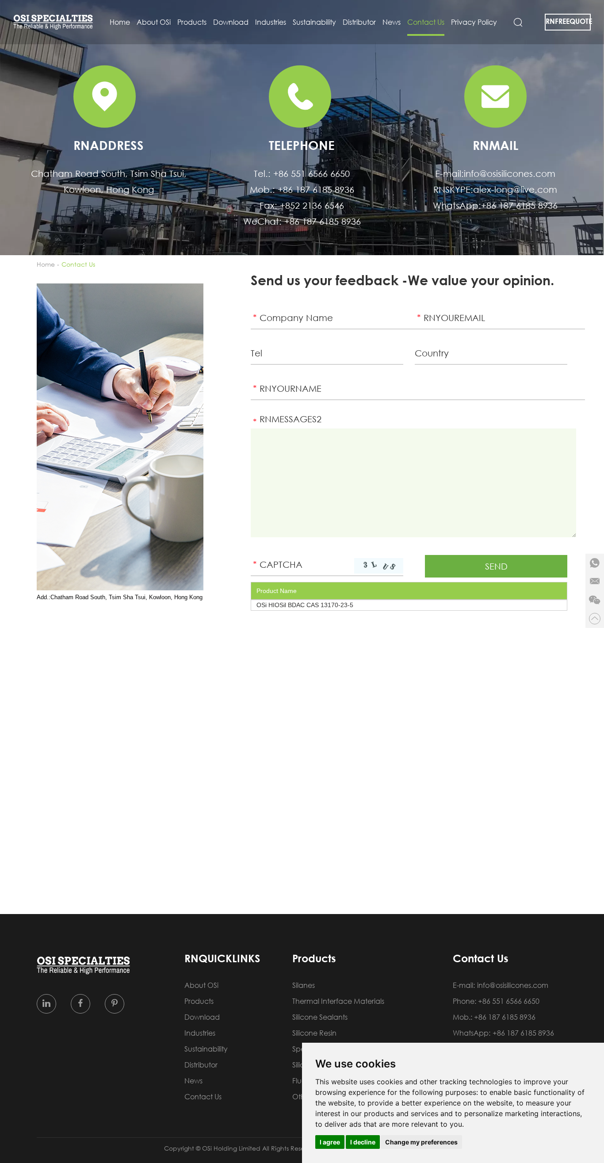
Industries (270, 22)
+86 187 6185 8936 (519, 205)
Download (230, 22)
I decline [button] (362, 1142)
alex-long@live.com (515, 189)
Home (120, 22)
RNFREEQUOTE (568, 21)
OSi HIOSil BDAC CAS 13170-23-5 (304, 604)
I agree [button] (330, 1142)
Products (191, 22)
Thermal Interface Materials (338, 1001)
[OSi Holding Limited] (53, 22)
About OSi (154, 22)
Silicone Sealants (320, 1017)
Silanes (303, 985)
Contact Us (425, 22)
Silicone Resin (314, 1033)
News (391, 22)
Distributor (359, 22)
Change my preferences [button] (421, 1142)
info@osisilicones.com (509, 173)
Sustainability (314, 22)
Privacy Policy (474, 22)
